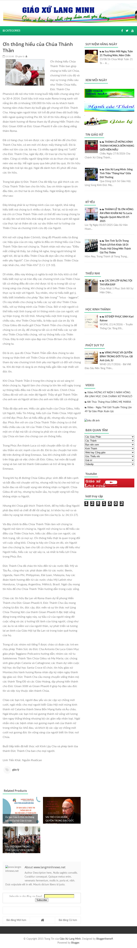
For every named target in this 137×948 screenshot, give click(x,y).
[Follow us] (127, 30)
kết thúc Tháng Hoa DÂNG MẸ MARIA (109, 402)
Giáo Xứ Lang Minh (70, 939)
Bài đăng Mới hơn (16, 920)
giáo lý (21, 56)
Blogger (75, 943)
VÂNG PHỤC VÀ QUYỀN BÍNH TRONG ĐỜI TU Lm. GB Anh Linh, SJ (116, 356)
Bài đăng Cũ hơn (68, 920)
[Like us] (122, 30)
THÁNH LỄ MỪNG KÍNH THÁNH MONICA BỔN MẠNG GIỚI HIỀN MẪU (117, 146)
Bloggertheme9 (104, 939)
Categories (12, 31)
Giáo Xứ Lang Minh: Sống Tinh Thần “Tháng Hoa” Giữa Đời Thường (116, 173)
